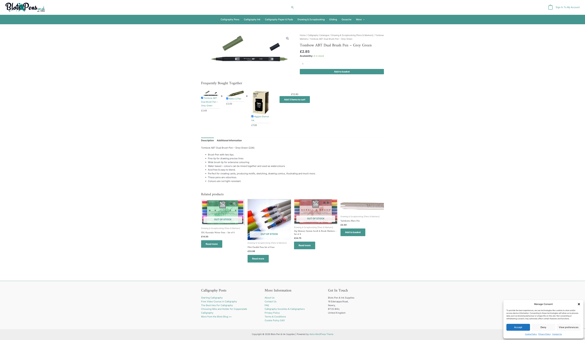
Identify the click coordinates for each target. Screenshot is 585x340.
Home (303, 35)
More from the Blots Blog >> (216, 316)
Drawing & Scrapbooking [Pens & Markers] (352, 35)
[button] (578, 304)
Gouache (346, 19)
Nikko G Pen (235, 98)
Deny (543, 327)
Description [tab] (207, 140)
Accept (518, 327)
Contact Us (557, 334)
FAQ (267, 305)
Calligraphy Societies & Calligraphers (285, 309)
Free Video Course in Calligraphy (219, 301)
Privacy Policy (544, 334)
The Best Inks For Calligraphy (217, 305)
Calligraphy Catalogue (318, 35)
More (359, 19)
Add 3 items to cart (294, 99)
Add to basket (342, 71)
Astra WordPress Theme (321, 334)
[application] (363, 19)
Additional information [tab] (229, 140)
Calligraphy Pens (230, 19)
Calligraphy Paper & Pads (279, 19)
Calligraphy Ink (252, 19)
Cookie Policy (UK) (275, 320)
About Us (270, 297)
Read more (212, 244)
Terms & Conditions (275, 316)
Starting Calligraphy (212, 297)
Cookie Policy (531, 334)
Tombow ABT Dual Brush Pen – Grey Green (209, 102)
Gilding (333, 19)
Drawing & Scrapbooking (311, 19)
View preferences (568, 327)
